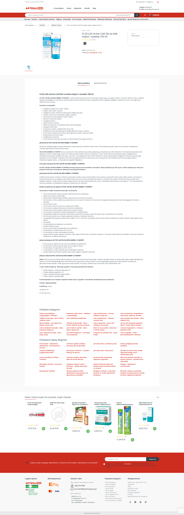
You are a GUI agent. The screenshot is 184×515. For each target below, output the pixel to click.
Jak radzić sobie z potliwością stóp (105, 344)
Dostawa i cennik (133, 488)
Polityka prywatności (134, 492)
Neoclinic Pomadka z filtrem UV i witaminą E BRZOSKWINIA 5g (80, 403)
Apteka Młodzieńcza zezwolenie (137, 496)
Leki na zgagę (109, 490)
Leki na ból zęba (110, 496)
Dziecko (34, 19)
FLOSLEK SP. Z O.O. (96, 52)
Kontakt (87, 8)
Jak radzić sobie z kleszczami (103, 350)
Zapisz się (152, 459)
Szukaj (69, 8)
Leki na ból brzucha (111, 492)
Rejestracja (141, 2)
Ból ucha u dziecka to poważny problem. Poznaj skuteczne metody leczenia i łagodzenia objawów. (132, 373)
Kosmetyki (67, 19)
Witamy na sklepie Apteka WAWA (34, 2)
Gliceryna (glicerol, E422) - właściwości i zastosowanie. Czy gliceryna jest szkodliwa (77, 373)
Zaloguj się (150, 2)
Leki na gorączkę (110, 486)
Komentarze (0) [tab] (100, 83)
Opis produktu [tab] (84, 83)
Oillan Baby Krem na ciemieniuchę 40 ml (145, 403)
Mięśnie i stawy (56, 25)
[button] (123, 15)
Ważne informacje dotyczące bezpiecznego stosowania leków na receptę (104, 366)
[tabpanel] (36, 416)
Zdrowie (27, 19)
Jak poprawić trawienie (47, 371)
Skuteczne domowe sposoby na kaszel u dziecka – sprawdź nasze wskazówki (131, 359)
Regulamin (77, 8)
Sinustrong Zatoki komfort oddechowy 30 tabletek (102, 403)
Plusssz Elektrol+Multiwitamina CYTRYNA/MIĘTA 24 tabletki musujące (125, 403)
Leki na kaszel (109, 488)
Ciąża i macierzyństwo (47, 19)
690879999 (148, 7)
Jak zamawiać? (132, 490)
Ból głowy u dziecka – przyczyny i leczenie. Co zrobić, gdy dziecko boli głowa (104, 373)
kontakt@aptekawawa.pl (151, 9)
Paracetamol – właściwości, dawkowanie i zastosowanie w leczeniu (49, 346)
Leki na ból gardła (110, 484)
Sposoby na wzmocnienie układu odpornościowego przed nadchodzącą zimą (131, 352)
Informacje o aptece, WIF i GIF (137, 482)
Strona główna (59, 8)
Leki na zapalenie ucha (112, 494)
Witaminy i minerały (105, 19)
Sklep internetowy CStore (92, 513)
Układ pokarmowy (89, 19)
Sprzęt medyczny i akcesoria (137, 19)
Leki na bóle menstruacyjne (113, 498)
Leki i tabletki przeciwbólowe (76, 318)
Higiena (59, 19)
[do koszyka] (43, 428)
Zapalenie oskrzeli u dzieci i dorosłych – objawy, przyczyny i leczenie (77, 366)
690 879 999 (79, 485)
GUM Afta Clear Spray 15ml (57, 403)
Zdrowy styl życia (119, 19)
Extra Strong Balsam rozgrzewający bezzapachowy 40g (34, 403)
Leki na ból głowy (110, 482)
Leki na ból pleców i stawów (113, 500)
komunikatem (127, 464)
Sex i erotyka (77, 19)
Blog (94, 8)
